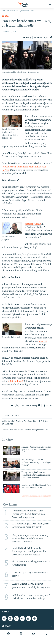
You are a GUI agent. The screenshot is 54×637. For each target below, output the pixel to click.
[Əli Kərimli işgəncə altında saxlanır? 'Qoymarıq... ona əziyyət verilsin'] (11, 463)
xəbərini (43, 341)
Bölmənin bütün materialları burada (36, 496)
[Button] (27, 37)
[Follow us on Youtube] (22, 618)
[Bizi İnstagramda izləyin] (21, 633)
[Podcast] (34, 618)
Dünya (5, 16)
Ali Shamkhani (15, 381)
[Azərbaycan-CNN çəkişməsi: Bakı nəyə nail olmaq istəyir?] (11, 488)
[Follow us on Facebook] (4, 618)
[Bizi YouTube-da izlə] (33, 633)
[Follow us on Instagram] (10, 618)
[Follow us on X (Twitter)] (16, 618)
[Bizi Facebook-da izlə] (8, 633)
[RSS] (28, 618)
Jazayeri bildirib (33, 224)
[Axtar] (46, 633)
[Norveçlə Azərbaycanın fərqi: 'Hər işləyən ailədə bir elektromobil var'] (11, 450)
